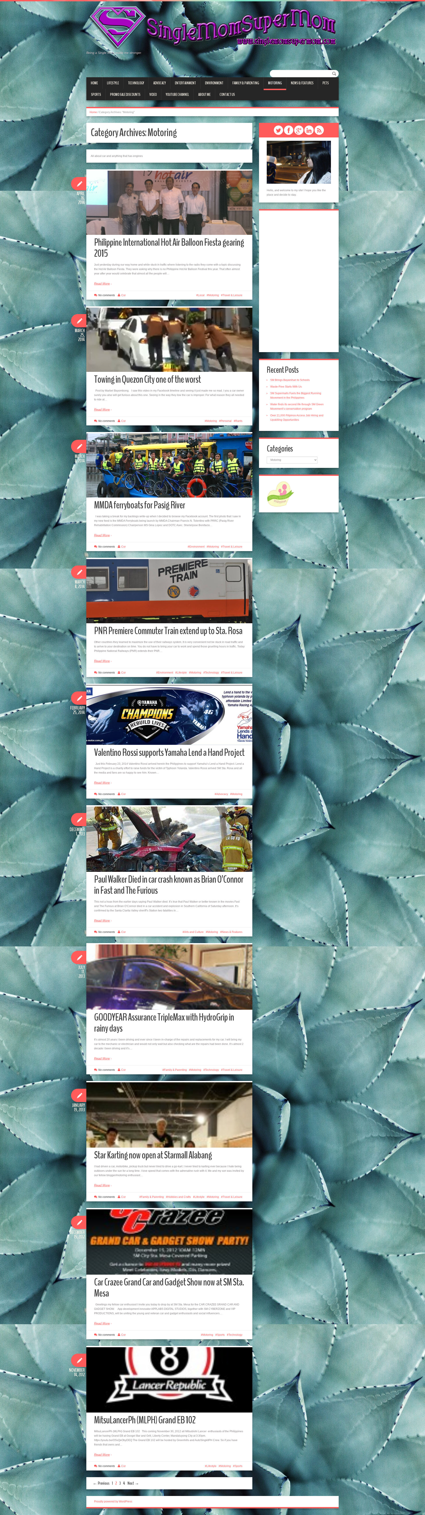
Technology (136, 83)
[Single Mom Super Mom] (212, 27)
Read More (102, 283)
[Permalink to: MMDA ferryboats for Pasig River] (169, 465)
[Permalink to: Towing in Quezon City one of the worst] (169, 340)
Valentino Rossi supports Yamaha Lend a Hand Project (169, 752)
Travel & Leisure (232, 295)
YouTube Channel (177, 94)
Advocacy (159, 83)
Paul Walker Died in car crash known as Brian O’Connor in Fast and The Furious (168, 885)
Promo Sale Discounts (125, 94)
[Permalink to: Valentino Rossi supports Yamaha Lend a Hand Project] (169, 715)
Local (201, 295)
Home (94, 83)
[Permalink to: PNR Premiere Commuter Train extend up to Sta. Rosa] (169, 591)
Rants (238, 421)
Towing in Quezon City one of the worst (147, 379)
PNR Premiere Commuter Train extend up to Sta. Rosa (168, 631)
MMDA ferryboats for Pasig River (139, 505)
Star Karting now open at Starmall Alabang (153, 1155)
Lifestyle (113, 83)
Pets (326, 83)
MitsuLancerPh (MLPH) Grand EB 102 (144, 1420)
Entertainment (185, 83)
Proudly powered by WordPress (113, 1501)
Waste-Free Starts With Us (286, 386)
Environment (214, 83)
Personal (226, 421)
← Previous (101, 1483)
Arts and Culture (194, 932)
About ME (204, 94)
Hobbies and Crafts (179, 1196)
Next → (133, 1483)
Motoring (275, 83)
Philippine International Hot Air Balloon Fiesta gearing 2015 (169, 248)
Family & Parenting (245, 83)
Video (153, 94)
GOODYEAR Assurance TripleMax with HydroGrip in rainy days (164, 1023)
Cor (123, 295)
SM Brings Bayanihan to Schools (290, 380)
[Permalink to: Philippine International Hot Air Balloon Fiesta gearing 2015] (169, 203)
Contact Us (227, 94)
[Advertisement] (299, 281)
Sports (96, 94)
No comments (106, 295)
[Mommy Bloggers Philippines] (280, 493)
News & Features (302, 83)
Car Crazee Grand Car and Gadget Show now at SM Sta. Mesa (169, 1288)
